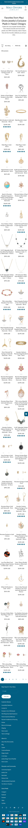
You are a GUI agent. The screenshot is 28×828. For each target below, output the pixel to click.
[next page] (26, 679)
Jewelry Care (4, 772)
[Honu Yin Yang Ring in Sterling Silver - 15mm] (21, 87)
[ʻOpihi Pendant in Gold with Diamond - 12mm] (7, 161)
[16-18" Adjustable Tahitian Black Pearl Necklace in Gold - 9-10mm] (7, 266)
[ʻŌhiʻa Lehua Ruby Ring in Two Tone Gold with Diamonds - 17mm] (21, 629)
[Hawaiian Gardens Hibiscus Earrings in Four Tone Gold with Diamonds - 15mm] (21, 497)
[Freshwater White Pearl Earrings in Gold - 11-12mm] (7, 62)
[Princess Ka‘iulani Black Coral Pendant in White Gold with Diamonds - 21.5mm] (21, 446)
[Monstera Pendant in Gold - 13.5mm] (7, 525)
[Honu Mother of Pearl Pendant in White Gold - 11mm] (7, 215)
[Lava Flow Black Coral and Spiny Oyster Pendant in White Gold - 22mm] (7, 553)
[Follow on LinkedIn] (22, 807)
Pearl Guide (4, 775)
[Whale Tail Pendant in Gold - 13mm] (7, 578)
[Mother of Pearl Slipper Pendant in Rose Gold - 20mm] (7, 87)
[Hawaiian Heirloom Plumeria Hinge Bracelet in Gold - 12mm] (21, 343)
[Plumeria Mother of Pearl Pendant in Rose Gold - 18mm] (21, 185)
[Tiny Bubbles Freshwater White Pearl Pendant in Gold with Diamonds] (21, 604)
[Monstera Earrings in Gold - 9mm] (21, 473)
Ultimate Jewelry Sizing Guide (8, 781)
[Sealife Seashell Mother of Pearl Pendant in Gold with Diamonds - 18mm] (21, 161)
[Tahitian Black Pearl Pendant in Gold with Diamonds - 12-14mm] (7, 473)
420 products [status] (4, 51)
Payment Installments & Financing (9, 719)
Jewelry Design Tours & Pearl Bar (9, 759)
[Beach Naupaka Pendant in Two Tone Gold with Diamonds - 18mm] (21, 292)
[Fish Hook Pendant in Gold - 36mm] (21, 62)
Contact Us (4, 708)
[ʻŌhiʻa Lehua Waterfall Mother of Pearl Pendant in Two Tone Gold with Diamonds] (21, 392)
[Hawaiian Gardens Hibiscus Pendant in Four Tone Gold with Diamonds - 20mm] (21, 525)
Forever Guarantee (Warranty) (8, 716)
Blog (3, 744)
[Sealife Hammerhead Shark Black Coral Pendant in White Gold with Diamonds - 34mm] (7, 629)
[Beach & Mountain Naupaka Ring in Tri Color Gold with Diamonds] (21, 319)
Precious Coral (5, 778)
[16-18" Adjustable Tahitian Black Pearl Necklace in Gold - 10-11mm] (21, 418)
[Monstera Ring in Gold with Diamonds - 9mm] (7, 497)
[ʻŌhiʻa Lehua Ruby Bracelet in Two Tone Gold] (7, 292)
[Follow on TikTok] (18, 807)
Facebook (4, 794)
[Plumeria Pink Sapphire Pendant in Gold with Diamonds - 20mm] (7, 368)
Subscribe (6, 696)
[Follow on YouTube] (14, 807)
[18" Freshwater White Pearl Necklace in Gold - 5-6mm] (21, 266)
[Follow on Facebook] (2, 807)
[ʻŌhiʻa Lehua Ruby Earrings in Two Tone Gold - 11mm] (21, 655)
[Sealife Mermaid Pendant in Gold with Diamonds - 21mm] (21, 215)
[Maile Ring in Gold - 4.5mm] (21, 136)
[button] (7, 127)
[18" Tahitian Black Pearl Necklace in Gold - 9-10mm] (21, 241)
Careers (3, 747)
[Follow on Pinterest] (10, 807)
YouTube (3, 803)
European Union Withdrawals (8, 711)
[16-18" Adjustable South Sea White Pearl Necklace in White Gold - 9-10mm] (7, 241)
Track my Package (5, 733)
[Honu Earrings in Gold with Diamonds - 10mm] (7, 446)
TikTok (3, 800)
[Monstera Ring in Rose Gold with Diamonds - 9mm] (7, 392)
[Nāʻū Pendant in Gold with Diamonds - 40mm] (7, 111)
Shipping (4, 728)
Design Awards (5, 753)
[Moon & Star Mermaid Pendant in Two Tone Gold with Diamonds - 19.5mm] (21, 578)
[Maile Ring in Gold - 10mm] (7, 136)
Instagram (4, 792)
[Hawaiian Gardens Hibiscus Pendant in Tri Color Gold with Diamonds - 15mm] (7, 418)
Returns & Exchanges (6, 725)
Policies (3, 722)
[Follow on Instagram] (6, 807)
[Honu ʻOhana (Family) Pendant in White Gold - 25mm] (21, 553)
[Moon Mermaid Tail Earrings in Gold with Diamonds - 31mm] (7, 343)
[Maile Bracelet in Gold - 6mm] (21, 111)
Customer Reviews (6, 750)
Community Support (6, 769)
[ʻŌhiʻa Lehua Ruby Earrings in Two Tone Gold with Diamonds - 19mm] (7, 655)
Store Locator (5, 731)
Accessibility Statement (7, 705)
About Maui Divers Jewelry (7, 741)
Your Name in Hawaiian (7, 784)
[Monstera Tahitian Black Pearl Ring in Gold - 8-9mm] (7, 604)
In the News (4, 756)
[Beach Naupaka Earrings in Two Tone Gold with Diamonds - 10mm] (7, 319)
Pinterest (4, 797)
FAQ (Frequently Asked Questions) (9, 713)
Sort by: (5, 45)
